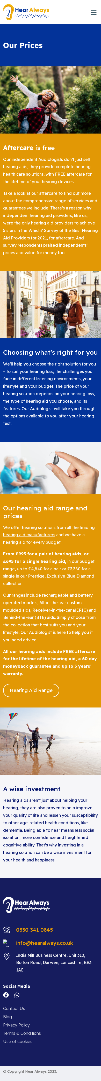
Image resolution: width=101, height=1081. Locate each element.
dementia (12, 830)
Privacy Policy (16, 1025)
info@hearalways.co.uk (44, 943)
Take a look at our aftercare (30, 193)
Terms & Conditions (22, 1033)
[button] (94, 12)
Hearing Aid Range (31, 690)
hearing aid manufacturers (29, 534)
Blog (7, 1016)
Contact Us (14, 1008)
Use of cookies (17, 1041)
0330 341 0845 (34, 930)
